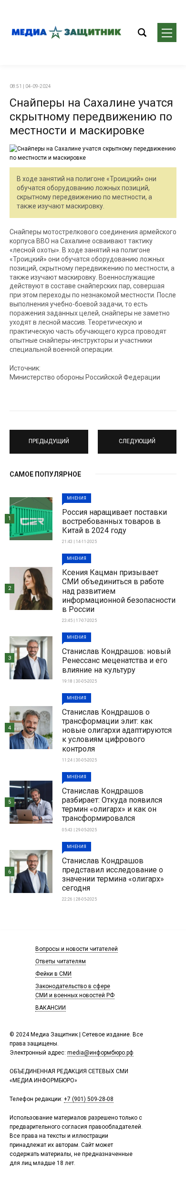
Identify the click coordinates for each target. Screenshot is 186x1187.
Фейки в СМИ (53, 973)
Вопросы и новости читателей (76, 949)
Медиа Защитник (67, 32)
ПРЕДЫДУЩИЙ (49, 437)
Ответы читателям (60, 961)
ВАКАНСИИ (50, 1007)
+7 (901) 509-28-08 (89, 1099)
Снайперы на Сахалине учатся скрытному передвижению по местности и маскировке (91, 116)
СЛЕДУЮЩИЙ (137, 437)
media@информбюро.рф (100, 1052)
